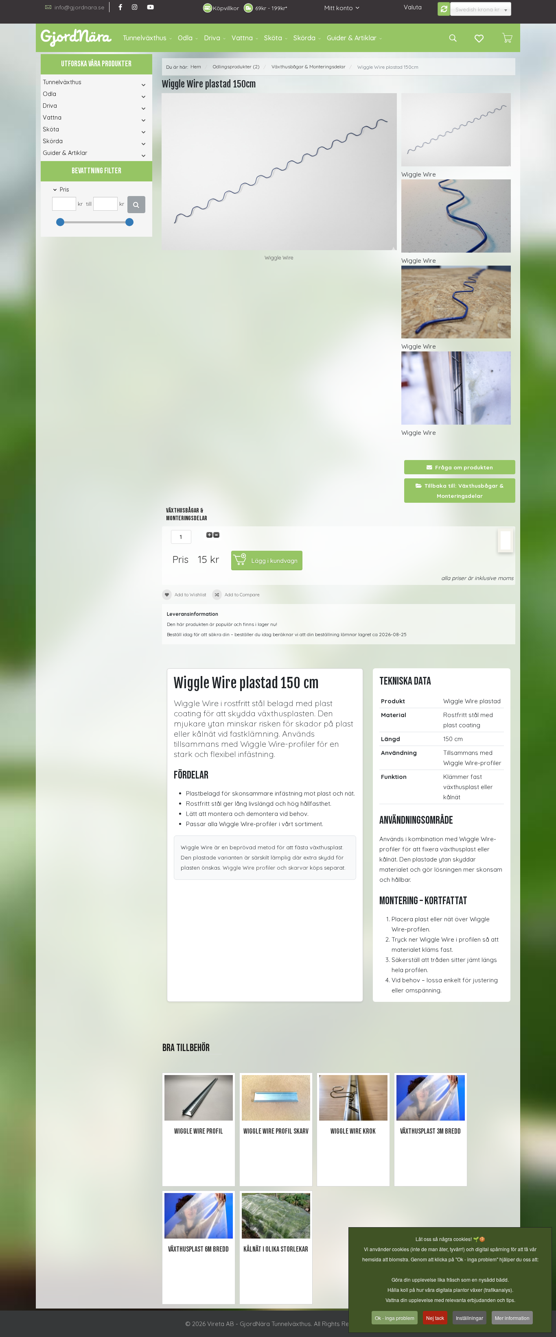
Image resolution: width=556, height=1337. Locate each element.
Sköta (273, 38)
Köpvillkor (226, 8)
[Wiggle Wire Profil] (198, 1098)
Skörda (304, 38)
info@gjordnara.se (79, 7)
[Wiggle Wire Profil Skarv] (276, 1098)
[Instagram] (134, 7)
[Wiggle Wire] (279, 171)
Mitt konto (338, 8)
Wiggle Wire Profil (198, 1131)
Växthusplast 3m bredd (430, 1131)
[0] (507, 38)
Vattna (242, 38)
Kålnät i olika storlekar (275, 1249)
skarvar (298, 867)
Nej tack (435, 1317)
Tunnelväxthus (144, 38)
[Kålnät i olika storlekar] (276, 1216)
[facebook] (120, 7)
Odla (185, 38)
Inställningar (469, 1317)
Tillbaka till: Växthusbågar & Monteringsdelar (464, 490)
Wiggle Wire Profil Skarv (276, 1131)
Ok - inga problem (394, 1317)
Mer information (512, 1317)
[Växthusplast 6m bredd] (198, 1216)
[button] (132, 84)
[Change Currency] (444, 9)
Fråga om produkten (464, 467)
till (89, 203)
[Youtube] (150, 7)
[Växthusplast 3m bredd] (430, 1098)
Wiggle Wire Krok (353, 1131)
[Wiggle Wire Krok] (353, 1098)
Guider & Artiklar (352, 38)
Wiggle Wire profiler (249, 867)
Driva (212, 38)
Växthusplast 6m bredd (198, 1249)
